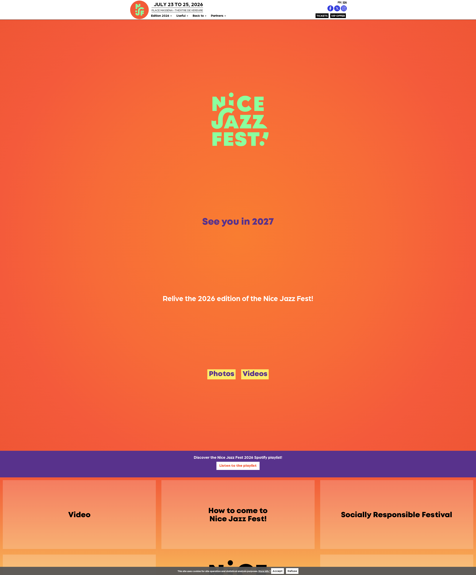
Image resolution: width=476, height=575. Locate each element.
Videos (255, 374)
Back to (199, 15)
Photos (221, 374)
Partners (217, 15)
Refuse (292, 571)
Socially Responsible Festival (396, 515)
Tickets (322, 15)
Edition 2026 (160, 15)
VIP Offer (338, 15)
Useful (181, 15)
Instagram (344, 8)
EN (345, 2)
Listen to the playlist (238, 465)
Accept (277, 571)
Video (79, 515)
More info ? (264, 571)
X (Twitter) (337, 8)
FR (339, 2)
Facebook (330, 8)
